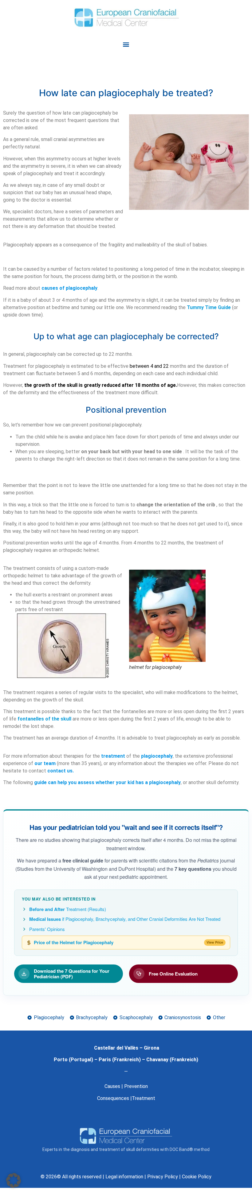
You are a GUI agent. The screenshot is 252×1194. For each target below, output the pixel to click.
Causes (112, 1086)
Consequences (113, 1098)
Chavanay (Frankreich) (172, 1059)
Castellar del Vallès (116, 1048)
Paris (105, 1059)
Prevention (136, 1086)
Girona (151, 1048)
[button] (126, 44)
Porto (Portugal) (73, 1059)
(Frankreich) (126, 1059)
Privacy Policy (162, 1177)
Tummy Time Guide (209, 307)
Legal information (124, 1177)
